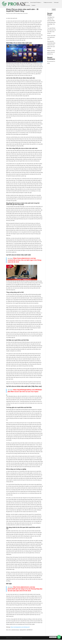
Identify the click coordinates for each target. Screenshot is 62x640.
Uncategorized (19, 13)
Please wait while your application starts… (51, 37)
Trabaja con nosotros (47, 2)
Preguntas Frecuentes (25, 5)
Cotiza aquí (56, 2)
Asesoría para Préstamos (35, 2)
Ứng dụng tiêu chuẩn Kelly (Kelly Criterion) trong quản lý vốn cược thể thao (51, 45)
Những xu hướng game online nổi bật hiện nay (51, 52)
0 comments (25, 13)
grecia (8, 13)
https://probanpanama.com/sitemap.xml (20, 627)
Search (53, 9)
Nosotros (27, 2)
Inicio (22, 2)
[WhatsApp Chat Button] (59, 637)
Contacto (33, 5)
